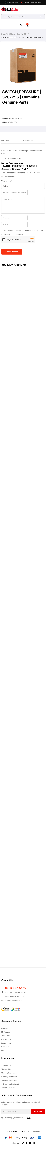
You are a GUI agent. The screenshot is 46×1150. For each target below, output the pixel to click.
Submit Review (11, 251)
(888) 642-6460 (15, 987)
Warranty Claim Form (9, 1080)
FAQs (3, 1050)
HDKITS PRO (6, 1039)
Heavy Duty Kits (19, 1131)
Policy (29, 1118)
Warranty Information (9, 1077)
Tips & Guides (6, 1069)
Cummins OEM (22, 34)
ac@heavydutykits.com (13, 1000)
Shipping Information (9, 1073)
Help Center (5, 1028)
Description (6, 140)
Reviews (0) (28, 140)
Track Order (5, 1036)
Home (3, 34)
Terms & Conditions (8, 1088)
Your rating (6, 181)
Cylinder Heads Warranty (10, 1084)
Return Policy (6, 1043)
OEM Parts (11, 34)
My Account (5, 1032)
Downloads (5, 1047)
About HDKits (6, 1065)
